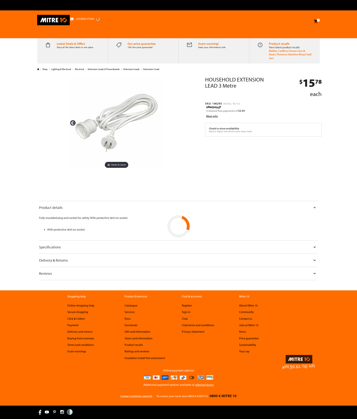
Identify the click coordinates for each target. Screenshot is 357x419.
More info (212, 116)
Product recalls (279, 43)
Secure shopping (77, 312)
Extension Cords (151, 69)
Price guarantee (249, 338)
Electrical (79, 69)
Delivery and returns (79, 331)
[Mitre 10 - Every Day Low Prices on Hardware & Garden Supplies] (53, 20)
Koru (128, 318)
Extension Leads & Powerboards (103, 69)
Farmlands (131, 325)
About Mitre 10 (248, 305)
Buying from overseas (80, 338)
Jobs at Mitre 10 (248, 325)
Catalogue (131, 305)
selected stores (204, 385)
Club (185, 318)
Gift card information (137, 331)
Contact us (245, 318)
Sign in (186, 312)
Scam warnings (76, 351)
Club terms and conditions (198, 325)
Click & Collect (76, 318)
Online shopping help (80, 305)
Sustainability (247, 345)
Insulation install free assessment (145, 358)
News (242, 331)
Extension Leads (131, 69)
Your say (244, 351)
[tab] (178, 207)
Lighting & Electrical (61, 69)
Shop (45, 69)
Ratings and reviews (137, 351)
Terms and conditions (80, 345)
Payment (72, 325)
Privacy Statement (193, 331)
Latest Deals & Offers (71, 43)
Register (187, 305)
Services (130, 312)
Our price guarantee (142, 43)
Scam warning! (208, 43)
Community (246, 312)
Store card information (138, 338)
